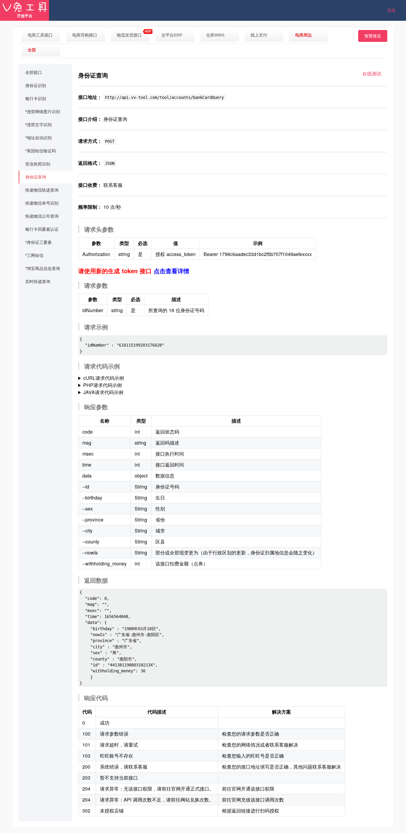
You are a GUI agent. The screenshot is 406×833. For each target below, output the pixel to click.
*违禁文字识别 (38, 124)
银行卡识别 (35, 98)
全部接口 (33, 72)
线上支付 (259, 35)
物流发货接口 (129, 35)
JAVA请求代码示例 (103, 392)
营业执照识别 (37, 164)
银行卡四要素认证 (42, 229)
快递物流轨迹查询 (42, 190)
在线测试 (371, 73)
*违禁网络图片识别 (42, 111)
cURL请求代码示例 (103, 377)
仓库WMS (215, 35)
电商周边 (303, 35)
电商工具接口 (40, 35)
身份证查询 (35, 177)
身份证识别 (35, 85)
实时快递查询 (37, 281)
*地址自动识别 (38, 137)
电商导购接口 (84, 35)
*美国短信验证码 (40, 150)
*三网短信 (34, 255)
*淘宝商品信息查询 (42, 268)
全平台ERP (171, 35)
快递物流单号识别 (42, 203)
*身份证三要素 (38, 242)
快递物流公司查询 (42, 216)
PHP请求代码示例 (102, 385)
